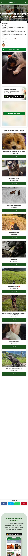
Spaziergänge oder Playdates (14, 205)
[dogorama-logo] (13, 2)
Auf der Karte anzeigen (14, 113)
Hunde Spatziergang (14, 341)
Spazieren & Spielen (14, 232)
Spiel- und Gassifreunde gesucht (14, 368)
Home (8, 7)
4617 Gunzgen (18, 7)
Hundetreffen (12, 7)
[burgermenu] (1, 2)
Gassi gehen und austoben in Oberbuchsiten (14, 151)
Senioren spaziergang (14, 178)
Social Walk (14, 259)
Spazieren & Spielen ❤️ (14, 286)
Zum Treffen (14, 156)
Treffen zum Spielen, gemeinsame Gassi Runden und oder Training (14, 314)
